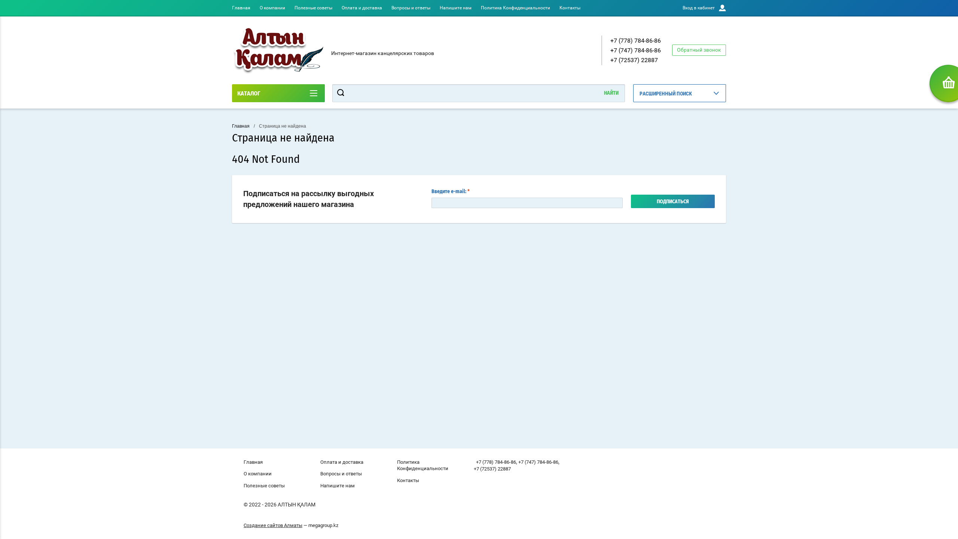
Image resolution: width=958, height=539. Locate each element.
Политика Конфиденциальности (515, 7)
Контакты (569, 7)
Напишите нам (456, 7)
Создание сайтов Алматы (273, 525)
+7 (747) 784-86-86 (635, 50)
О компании (272, 7)
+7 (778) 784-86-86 (635, 40)
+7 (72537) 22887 (634, 60)
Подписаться (673, 201)
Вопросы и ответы (410, 7)
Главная (241, 7)
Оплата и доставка (362, 7)
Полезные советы (313, 7)
